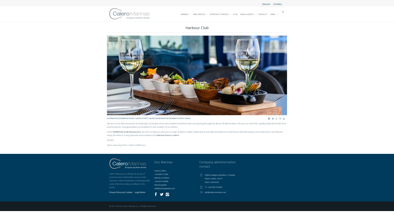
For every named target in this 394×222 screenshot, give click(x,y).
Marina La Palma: (161, 177)
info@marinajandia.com (164, 188)
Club (235, 14)
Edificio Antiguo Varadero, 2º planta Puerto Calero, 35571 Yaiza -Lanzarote (220, 178)
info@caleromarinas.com (215, 192)
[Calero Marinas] (129, 13)
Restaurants (160, 118)
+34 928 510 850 (215, 187)
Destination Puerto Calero (129, 118)
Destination (112, 118)
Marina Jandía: (160, 184)
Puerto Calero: (160, 170)
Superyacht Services (219, 14)
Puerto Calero (148, 118)
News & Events (246, 14)
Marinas (184, 14)
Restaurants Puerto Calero (179, 118)
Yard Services (199, 14)
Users (272, 14)
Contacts (262, 14)
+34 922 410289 (161, 181)
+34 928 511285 (161, 174)
